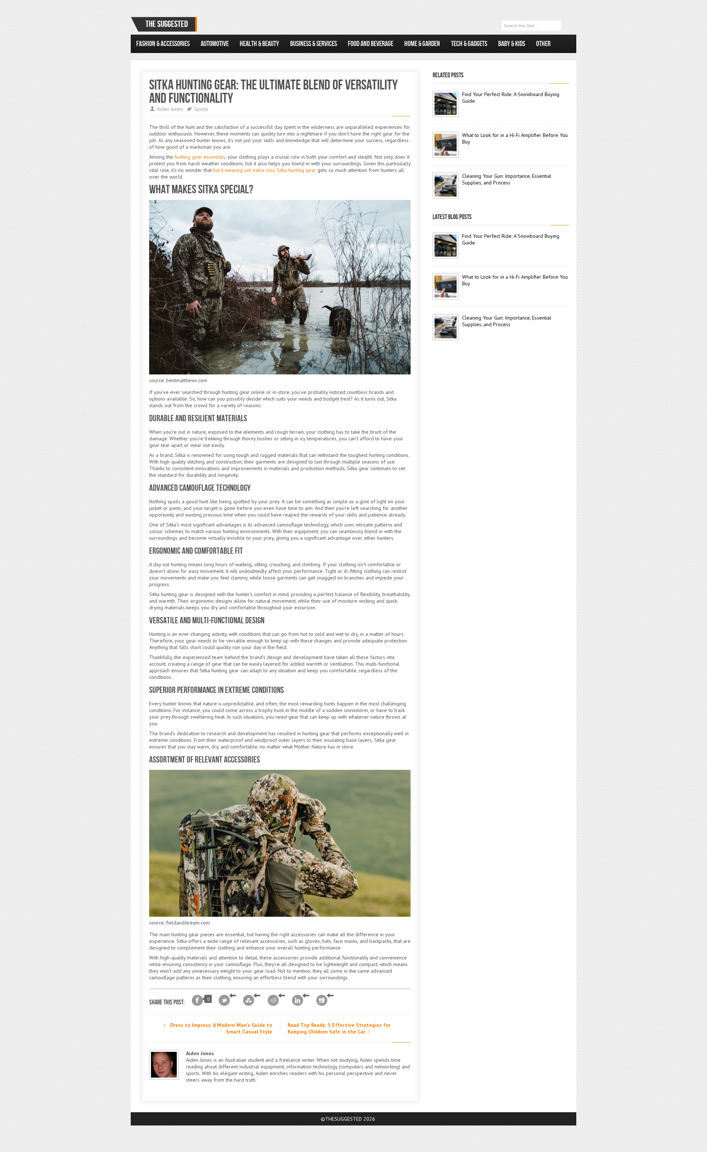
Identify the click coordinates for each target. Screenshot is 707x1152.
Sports (201, 109)
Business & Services (313, 43)
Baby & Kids (511, 43)
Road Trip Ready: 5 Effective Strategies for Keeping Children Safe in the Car (339, 1028)
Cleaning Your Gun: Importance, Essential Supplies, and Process (506, 179)
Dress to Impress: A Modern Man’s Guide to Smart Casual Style (220, 1028)
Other (543, 43)
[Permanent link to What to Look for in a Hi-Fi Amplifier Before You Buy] (445, 145)
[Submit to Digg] (325, 1000)
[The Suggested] (165, 24)
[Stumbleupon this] (251, 1000)
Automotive (215, 43)
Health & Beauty (259, 43)
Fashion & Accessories (163, 43)
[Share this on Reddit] (276, 1000)
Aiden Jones (170, 109)
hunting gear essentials (200, 157)
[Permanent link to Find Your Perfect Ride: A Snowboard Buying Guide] (445, 104)
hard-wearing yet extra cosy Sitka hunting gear (264, 170)
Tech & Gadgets (469, 43)
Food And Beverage (370, 43)
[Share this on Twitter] (227, 1000)
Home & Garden (422, 43)
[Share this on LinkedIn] (300, 1000)
